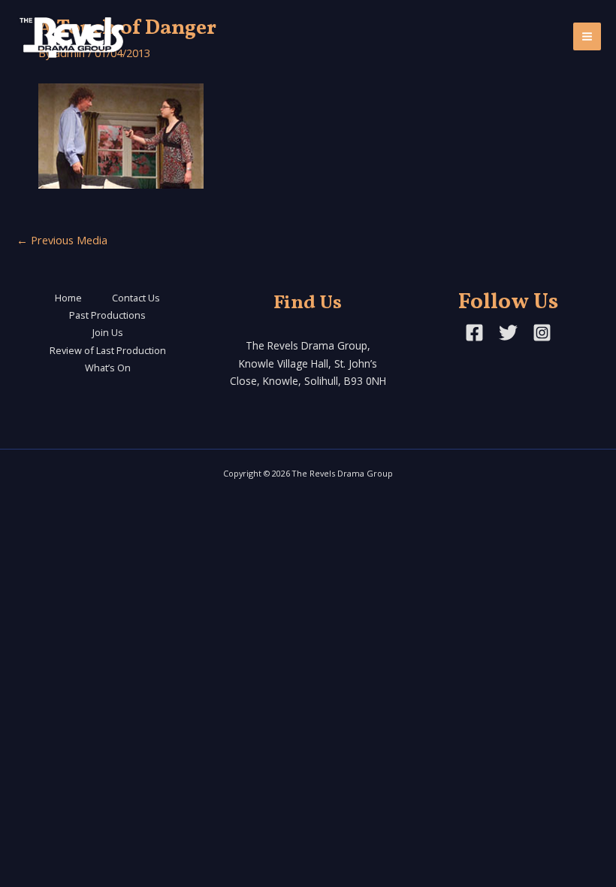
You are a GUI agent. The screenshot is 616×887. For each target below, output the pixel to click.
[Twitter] (508, 332)
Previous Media (62, 239)
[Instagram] (542, 332)
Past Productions (107, 315)
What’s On (108, 367)
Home (68, 297)
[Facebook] (474, 332)
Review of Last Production (108, 350)
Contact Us (136, 297)
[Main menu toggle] (587, 36)
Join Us (107, 332)
